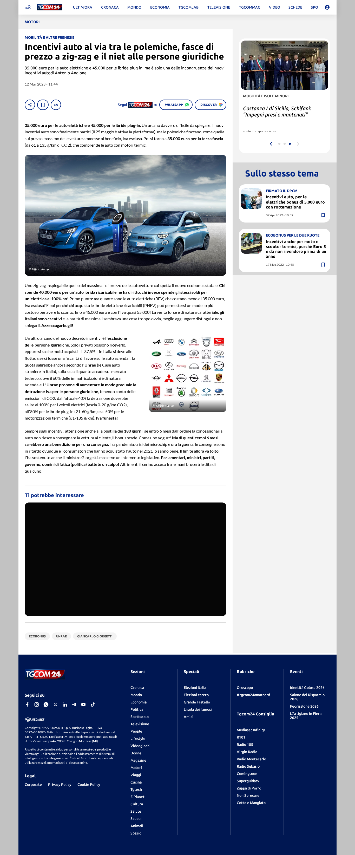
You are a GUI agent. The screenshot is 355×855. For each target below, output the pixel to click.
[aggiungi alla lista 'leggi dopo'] (43, 105)
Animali (136, 826)
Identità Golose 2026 (307, 688)
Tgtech (136, 789)
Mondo (136, 695)
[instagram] (36, 704)
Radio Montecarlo (251, 759)
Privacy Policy (59, 784)
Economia (138, 702)
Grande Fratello (197, 702)
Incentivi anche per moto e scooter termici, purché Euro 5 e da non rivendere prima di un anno (296, 249)
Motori (136, 768)
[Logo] (49, 7)
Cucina (136, 782)
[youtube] (83, 704)
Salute (135, 811)
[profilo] (327, 7)
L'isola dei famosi (198, 709)
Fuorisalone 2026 (304, 706)
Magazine (138, 760)
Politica (136, 709)
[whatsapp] (46, 704)
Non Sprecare (248, 795)
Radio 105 (245, 744)
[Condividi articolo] (30, 105)
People (136, 731)
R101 (241, 737)
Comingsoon (247, 774)
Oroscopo (245, 688)
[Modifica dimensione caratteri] (56, 105)
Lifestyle (137, 738)
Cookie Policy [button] (88, 784)
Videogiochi (140, 746)
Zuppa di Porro (249, 788)
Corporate (33, 784)
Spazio (135, 833)
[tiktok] (92, 704)
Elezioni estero (196, 695)
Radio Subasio (248, 766)
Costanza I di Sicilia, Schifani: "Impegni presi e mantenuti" (277, 111)
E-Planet (137, 797)
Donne (135, 753)
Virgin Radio (247, 752)
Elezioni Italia (195, 688)
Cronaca (137, 688)
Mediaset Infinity (251, 730)
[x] (55, 704)
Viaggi (135, 775)
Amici (188, 717)
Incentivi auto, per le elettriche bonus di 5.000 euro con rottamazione (295, 201)
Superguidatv (248, 781)
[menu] (27, 7)
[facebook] (27, 704)
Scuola (135, 819)
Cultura (136, 804)
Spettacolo (139, 717)
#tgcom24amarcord (253, 695)
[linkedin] (64, 704)
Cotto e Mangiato (251, 803)
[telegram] (74, 704)
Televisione (139, 724)
